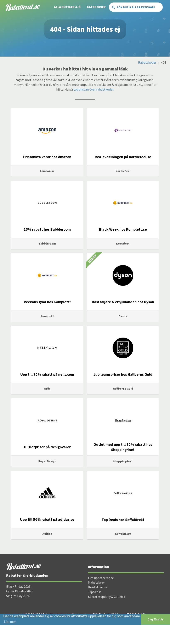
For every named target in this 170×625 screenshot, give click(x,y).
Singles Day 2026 (18, 596)
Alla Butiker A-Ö (67, 7)
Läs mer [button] (10, 622)
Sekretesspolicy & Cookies (106, 597)
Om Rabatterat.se (101, 578)
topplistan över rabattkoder (93, 89)
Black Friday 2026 (18, 586)
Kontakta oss (97, 587)
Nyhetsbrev (96, 582)
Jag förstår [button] (155, 619)
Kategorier (96, 7)
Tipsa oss (94, 592)
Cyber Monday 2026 (19, 591)
